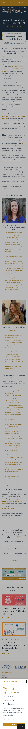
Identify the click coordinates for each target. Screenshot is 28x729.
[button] (25, 681)
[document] (14, 364)
